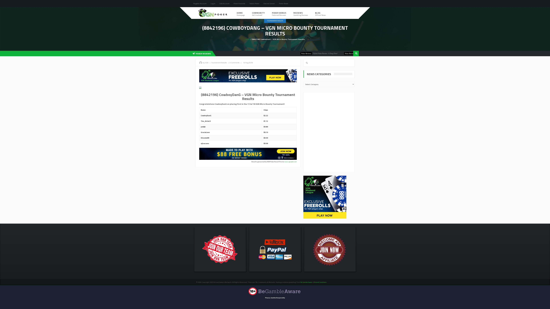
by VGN (205, 62)
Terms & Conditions (320, 282)
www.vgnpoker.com (290, 162)
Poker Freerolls (239, 3)
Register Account (199, 3)
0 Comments (234, 62)
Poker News (283, 3)
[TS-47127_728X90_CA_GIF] (248, 153)
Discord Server (269, 3)
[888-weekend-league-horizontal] (248, 75)
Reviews (300, 13)
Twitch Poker (254, 3)
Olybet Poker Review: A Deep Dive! (312, 53)
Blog (320, 13)
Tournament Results (275, 21)
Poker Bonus (279, 13)
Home (241, 13)
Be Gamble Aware (306, 282)
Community (258, 13)
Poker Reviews (294, 53)
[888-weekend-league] (324, 197)
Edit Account (224, 3)
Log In (213, 3)
